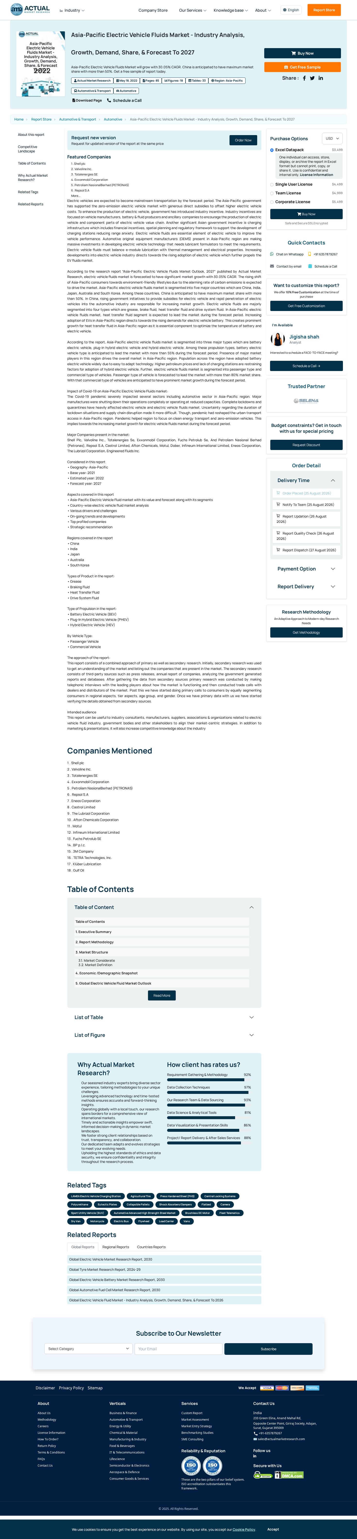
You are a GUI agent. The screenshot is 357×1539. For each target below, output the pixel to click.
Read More (161, 995)
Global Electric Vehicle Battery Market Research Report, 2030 (117, 1279)
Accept (273, 1529)
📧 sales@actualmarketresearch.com (279, 1439)
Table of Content (94, 907)
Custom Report (191, 1413)
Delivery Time (294, 480)
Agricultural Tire (141, 1196)
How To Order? (48, 1439)
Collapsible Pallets (138, 1204)
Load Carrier (166, 1221)
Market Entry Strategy (196, 1426)
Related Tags (28, 192)
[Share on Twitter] (312, 78)
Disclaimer (45, 1388)
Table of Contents (32, 163)
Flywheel (143, 1221)
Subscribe (268, 1349)
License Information (316, 174)
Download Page (88, 100)
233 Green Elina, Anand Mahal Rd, (277, 1418)
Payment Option (297, 568)
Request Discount (306, 444)
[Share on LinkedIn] (321, 78)
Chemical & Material (123, 1433)
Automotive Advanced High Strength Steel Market (145, 1213)
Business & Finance (123, 1413)
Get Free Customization (306, 305)
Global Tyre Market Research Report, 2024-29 (105, 1269)
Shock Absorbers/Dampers (175, 1204)
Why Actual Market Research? (33, 177)
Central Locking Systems (220, 1196)
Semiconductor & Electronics (129, 1465)
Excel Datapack (309, 149)
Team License (309, 193)
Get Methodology (306, 632)
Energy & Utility (120, 1426)
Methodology (47, 1420)
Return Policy (47, 1446)
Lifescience (117, 1459)
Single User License (309, 184)
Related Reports (30, 204)
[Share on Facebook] (304, 78)
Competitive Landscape (27, 148)
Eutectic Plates (107, 1204)
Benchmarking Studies (197, 1433)
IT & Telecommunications (127, 1452)
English (293, 10)
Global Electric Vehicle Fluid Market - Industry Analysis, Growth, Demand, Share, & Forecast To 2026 (146, 1300)
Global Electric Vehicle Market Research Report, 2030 (110, 1259)
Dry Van (76, 1221)
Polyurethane (79, 1204)
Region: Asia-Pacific (228, 80)
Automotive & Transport (94, 91)
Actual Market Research (94, 80)
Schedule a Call (127, 100)
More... (75, 196)
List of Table (89, 1017)
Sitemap (95, 1388)
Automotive (127, 91)
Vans (187, 1221)
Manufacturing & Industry (128, 1439)
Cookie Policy (244, 1529)
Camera (225, 1204)
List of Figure (90, 1035)
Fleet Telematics (230, 1213)
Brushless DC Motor (197, 1213)
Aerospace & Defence (125, 1472)
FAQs (41, 1459)
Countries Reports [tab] (151, 1247)
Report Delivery (296, 586)
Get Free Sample (305, 67)
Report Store (324, 10)
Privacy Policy (71, 1388)
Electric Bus (121, 1221)
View (248, 140)
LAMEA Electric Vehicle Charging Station (96, 1196)
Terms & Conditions (51, 1452)
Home (19, 119)
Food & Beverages (122, 1446)
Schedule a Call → (306, 365)
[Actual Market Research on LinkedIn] (254, 1456)
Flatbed (206, 1204)
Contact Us (45, 1465)
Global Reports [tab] (82, 1247)
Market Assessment (195, 1420)
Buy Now (306, 53)
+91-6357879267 (270, 1433)
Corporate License (309, 201)
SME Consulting (192, 1439)
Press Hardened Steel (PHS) (177, 1196)
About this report (31, 134)
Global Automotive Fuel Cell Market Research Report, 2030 (114, 1290)
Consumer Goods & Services (129, 1479)
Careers (43, 1426)
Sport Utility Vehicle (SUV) (87, 1213)
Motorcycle (97, 1221)
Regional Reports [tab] (115, 1247)
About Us (44, 1413)
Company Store (153, 10)
